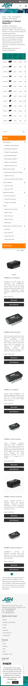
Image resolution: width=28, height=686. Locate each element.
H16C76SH (5, 86)
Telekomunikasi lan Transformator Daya (12, 226)
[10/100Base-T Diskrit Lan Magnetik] (14, 545)
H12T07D (5, 106)
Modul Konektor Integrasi (9, 169)
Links (4, 643)
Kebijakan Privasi (12, 679)
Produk (9, 16)
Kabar (4, 627)
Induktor (5, 205)
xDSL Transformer (8, 232)
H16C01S (5, 62)
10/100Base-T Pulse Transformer (12, 332)
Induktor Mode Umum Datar (10, 209)
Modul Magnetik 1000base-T (11, 148)
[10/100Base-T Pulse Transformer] (14, 329)
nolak (8, 682)
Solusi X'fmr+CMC (8, 185)
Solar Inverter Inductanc (10, 195)
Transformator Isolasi (9, 239)
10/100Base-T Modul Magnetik (9, 18)
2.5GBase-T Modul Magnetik (11, 152)
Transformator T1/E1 (9, 236)
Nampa (15, 682)
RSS (4, 648)
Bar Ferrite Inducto (8, 215)
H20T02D (5, 120)
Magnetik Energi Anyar (8, 192)
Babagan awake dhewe (9, 622)
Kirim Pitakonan (14, 304)
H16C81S (5, 71)
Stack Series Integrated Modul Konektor (13, 179)
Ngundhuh (6, 630)
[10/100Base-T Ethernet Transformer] (14, 494)
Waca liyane (14, 300)
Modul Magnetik (16, 16)
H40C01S (5, 91)
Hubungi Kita (6, 635)
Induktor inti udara (8, 219)
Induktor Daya (7, 222)
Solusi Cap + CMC (8, 189)
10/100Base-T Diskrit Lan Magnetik (13, 547)
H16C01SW (5, 66)
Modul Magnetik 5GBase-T (10, 155)
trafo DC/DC (7, 229)
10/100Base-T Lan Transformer (12, 277)
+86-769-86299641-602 (10, 609)
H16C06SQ (5, 81)
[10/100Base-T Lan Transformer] (14, 275)
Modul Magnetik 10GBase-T (11, 159)
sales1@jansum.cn (10, 612)
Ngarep (4, 16)
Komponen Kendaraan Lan (10, 165)
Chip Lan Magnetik (7, 182)
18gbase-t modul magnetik (10, 162)
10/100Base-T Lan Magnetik (11, 389)
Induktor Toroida (8, 212)
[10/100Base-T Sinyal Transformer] (14, 436)
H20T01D (5, 115)
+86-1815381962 (10, 611)
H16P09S (5, 101)
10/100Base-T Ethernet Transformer (13, 496)
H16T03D (5, 111)
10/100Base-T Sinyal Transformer (12, 439)
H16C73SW (5, 76)
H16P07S (5, 96)
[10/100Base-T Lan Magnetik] (14, 387)
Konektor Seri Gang (9, 175)
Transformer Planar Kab (10, 199)
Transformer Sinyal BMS (10, 202)
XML (4, 651)
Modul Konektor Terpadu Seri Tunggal (13, 172)
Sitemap (5, 646)
